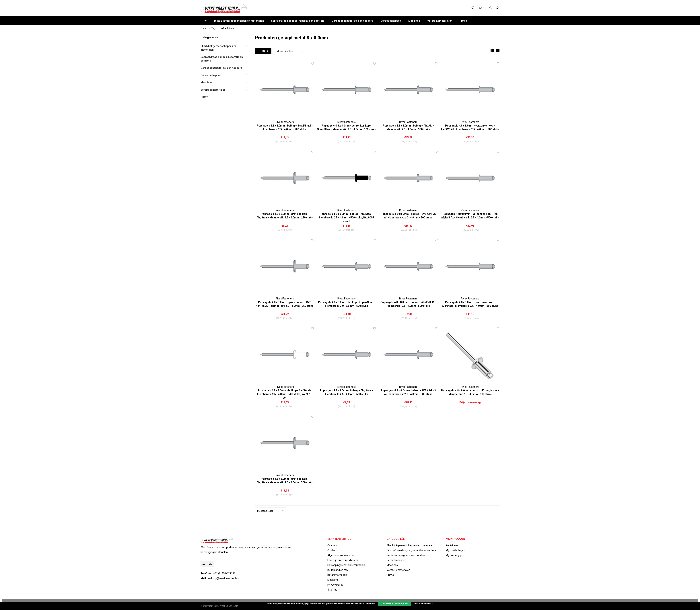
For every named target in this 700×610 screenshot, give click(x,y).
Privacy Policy (335, 584)
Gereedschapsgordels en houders (352, 20)
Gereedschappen (390, 20)
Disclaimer (333, 579)
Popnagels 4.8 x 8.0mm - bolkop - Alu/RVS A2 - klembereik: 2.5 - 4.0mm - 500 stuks (408, 304)
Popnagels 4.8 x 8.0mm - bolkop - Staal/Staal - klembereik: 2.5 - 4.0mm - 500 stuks (285, 127)
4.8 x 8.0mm (227, 28)
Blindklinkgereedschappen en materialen (239, 20)
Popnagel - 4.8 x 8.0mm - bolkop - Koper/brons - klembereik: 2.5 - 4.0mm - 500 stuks (470, 392)
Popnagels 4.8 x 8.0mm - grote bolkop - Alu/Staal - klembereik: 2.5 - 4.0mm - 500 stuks (285, 480)
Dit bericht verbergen (395, 604)
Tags (213, 28)
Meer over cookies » (423, 604)
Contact (332, 550)
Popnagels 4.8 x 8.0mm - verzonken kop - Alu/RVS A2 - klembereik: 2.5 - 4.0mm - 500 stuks (470, 127)
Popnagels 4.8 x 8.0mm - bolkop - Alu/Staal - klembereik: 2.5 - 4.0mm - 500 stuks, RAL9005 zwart (346, 217)
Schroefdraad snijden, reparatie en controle (297, 20)
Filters (264, 51)
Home (204, 28)
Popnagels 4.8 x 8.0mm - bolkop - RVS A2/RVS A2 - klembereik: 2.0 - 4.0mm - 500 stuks (408, 392)
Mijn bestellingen (455, 550)
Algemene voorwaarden (341, 555)
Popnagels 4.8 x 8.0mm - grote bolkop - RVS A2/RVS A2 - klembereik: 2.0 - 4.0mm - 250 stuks (285, 304)
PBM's (463, 20)
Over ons (332, 545)
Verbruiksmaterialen (439, 20)
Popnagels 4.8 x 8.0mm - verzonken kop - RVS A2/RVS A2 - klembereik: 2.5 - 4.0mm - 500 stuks (470, 215)
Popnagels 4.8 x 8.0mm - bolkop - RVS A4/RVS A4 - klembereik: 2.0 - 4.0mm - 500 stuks (408, 215)
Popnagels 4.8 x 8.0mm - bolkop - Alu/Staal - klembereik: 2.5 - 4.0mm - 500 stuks (346, 392)
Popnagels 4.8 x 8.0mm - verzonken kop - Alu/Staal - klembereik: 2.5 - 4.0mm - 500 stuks (470, 304)
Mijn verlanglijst (454, 555)
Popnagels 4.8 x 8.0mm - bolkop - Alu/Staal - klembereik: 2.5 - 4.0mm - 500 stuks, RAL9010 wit (284, 394)
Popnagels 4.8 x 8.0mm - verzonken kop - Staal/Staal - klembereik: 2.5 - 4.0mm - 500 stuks (346, 127)
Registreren (452, 545)
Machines (414, 20)
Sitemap (332, 589)
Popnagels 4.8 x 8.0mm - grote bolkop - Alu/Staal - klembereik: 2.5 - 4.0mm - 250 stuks (285, 215)
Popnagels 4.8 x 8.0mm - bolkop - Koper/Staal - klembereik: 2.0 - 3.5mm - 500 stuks (346, 304)
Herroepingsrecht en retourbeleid (346, 565)
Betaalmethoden (337, 574)
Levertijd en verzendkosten (343, 560)
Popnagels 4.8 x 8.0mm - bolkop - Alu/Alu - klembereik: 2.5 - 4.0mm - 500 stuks (408, 127)
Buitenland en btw (337, 569)
